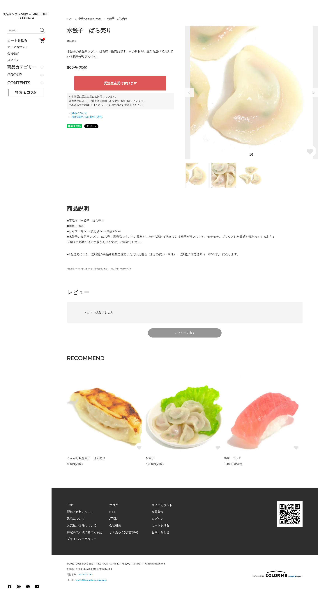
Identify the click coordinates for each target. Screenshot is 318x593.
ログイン (13, 59)
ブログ (113, 505)
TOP (69, 18)
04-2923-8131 (85, 574)
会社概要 (115, 525)
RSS (112, 511)
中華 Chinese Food (89, 18)
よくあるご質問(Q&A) (123, 532)
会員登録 (13, 53)
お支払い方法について (81, 525)
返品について (79, 113)
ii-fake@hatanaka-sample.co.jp (91, 580)
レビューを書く (184, 332)
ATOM (113, 518)
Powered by (258, 576)
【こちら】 (99, 105)
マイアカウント (17, 47)
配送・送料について (80, 511)
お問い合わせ (160, 532)
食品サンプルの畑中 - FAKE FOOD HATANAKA (25, 16)
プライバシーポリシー (81, 538)
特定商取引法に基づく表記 (87, 117)
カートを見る (25, 40)
